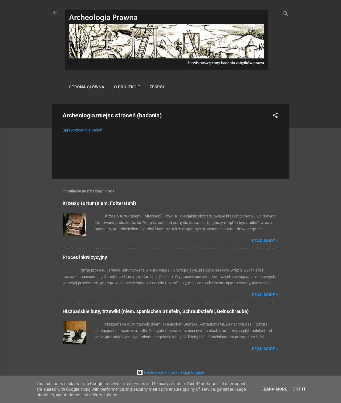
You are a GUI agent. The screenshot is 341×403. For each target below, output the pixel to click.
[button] (275, 116)
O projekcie (127, 87)
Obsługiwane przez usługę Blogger (174, 372)
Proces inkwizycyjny (85, 257)
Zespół (157, 87)
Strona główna (86, 87)
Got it (299, 389)
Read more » (265, 240)
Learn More (274, 389)
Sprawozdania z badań (82, 130)
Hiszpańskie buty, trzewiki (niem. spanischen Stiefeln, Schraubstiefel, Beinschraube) (156, 311)
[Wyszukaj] (286, 14)
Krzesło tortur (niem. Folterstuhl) (99, 203)
